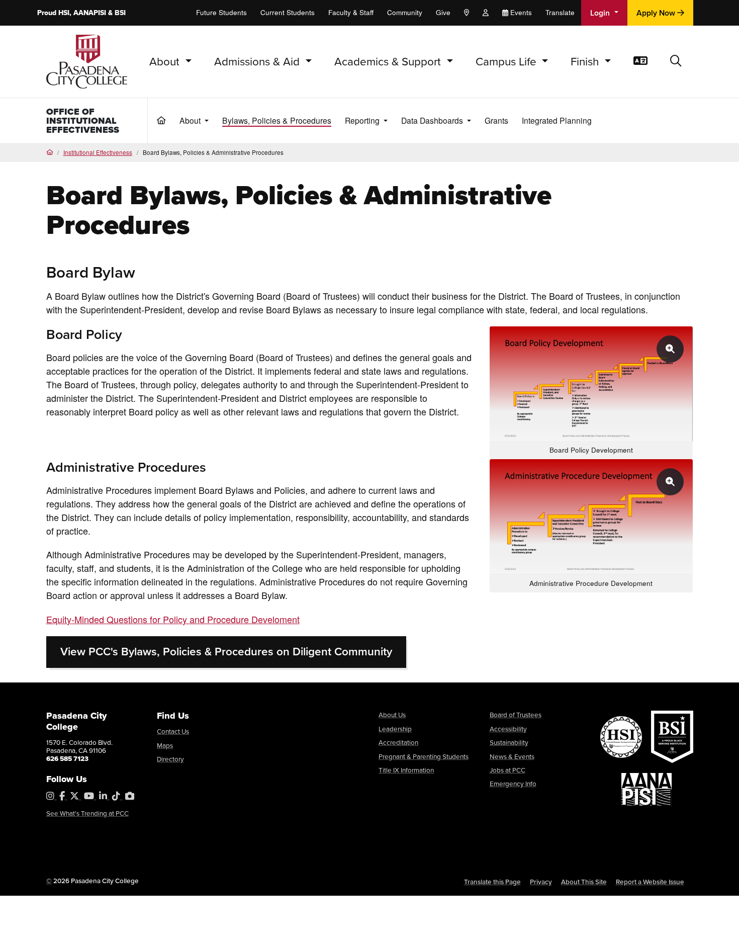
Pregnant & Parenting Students (424, 756)
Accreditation (398, 742)
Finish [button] (586, 61)
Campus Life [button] (507, 61)
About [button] (165, 61)
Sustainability (509, 742)
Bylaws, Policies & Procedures (276, 120)
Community (404, 12)
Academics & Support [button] (389, 61)
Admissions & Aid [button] (258, 61)
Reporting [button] (363, 120)
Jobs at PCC (507, 770)
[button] (676, 61)
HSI (63, 13)
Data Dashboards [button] (433, 120)
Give (443, 12)
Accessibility (508, 728)
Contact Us (173, 731)
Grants (496, 120)
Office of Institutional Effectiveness (82, 120)
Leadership (395, 728)
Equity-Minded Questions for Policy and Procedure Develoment (173, 619)
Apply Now (656, 13)
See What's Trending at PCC (87, 813)
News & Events (512, 756)
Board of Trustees (515, 714)
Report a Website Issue (650, 882)
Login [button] (601, 13)
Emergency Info (513, 783)
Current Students (287, 12)
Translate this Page (492, 882)
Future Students (221, 12)
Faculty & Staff (351, 12)
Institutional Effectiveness (97, 152)
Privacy (541, 882)
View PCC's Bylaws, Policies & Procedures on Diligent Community (226, 651)
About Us (392, 714)
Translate (560, 12)
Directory (170, 758)
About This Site (584, 882)
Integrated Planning (557, 120)
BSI (120, 13)
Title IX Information (406, 770)
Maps (165, 745)
